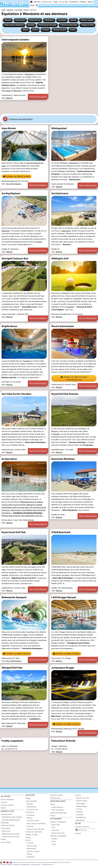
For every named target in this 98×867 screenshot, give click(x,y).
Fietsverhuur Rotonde (63, 740)
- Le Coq (78, 809)
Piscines (45, 30)
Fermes (73, 20)
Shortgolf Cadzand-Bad (15, 258)
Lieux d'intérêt (31, 801)
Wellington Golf (59, 258)
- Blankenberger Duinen (10, 834)
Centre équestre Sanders (15, 39)
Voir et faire (63, 2)
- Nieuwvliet (55, 825)
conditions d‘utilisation (6, 864)
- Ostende (79, 815)
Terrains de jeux (87, 20)
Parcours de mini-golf (47, 25)
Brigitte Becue (9, 326)
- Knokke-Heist (81, 801)
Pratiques (82, 2)
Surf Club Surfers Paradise (16, 393)
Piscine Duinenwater (62, 326)
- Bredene (79, 812)
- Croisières (30, 815)
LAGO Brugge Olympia (63, 597)
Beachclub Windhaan (63, 458)
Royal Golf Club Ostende (64, 393)
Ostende (70, 307)
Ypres (25, 635)
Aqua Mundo (9, 128)
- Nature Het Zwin (57, 833)
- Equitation (30, 857)
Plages (55, 2)
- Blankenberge (81, 806)
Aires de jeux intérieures (13, 25)
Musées (8, 20)
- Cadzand (54, 830)
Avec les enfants (7, 805)
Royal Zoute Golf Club (14, 532)
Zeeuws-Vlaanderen (58, 822)
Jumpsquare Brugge (62, 667)
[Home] (31, 2)
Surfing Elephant (11, 193)
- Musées (29, 804)
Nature (25, 30)
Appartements (6, 814)
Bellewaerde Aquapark (14, 597)
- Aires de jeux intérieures (35, 823)
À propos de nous (82, 827)
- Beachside (5, 831)
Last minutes (6, 842)
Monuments (20, 20)
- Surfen (28, 854)
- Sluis (52, 827)
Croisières (62, 20)
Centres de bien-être (68, 25)
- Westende (79, 820)
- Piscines (29, 843)
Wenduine (37, 2)
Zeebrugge (66, 231)
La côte (78, 795)
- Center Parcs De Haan (10, 837)
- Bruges (53, 839)
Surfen (72, 30)
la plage (39, 242)
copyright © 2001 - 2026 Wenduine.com (41, 864)
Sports (35, 30)
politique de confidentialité (21, 864)
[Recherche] (37, 5)
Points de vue (34, 20)
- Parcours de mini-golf (34, 829)
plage (8, 91)
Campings (5, 823)
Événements (73, 2)
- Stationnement (56, 807)
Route (52, 804)
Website (9, 98)
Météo (32, 5)
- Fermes (29, 818)
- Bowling (29, 826)
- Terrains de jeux (32, 821)
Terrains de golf (59, 30)
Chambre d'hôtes (8, 825)
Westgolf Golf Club (12, 667)
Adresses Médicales (58, 813)
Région (90, 2)
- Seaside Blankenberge (10, 820)
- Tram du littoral (56, 810)
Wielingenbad (59, 128)
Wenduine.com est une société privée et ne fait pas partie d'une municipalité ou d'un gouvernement (41, 862)
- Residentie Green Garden (11, 817)
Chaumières (5, 828)
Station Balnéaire (7, 799)
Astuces (4, 802)
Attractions (49, 20)
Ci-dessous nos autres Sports (20, 119)
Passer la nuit (47, 2)
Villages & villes (87, 25)
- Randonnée (30, 848)
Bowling (31, 25)
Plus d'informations (38, 97)
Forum (52, 815)
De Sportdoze (9, 458)
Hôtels (3, 839)
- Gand (53, 841)
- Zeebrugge (80, 803)
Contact (78, 833)
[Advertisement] (49, 106)
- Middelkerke (80, 817)
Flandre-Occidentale (58, 836)
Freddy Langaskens (12, 740)
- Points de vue (31, 809)
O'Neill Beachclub (61, 532)
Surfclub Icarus (59, 193)
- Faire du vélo (31, 846)
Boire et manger (56, 795)
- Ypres (53, 844)
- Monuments (30, 807)
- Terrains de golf (32, 851)
